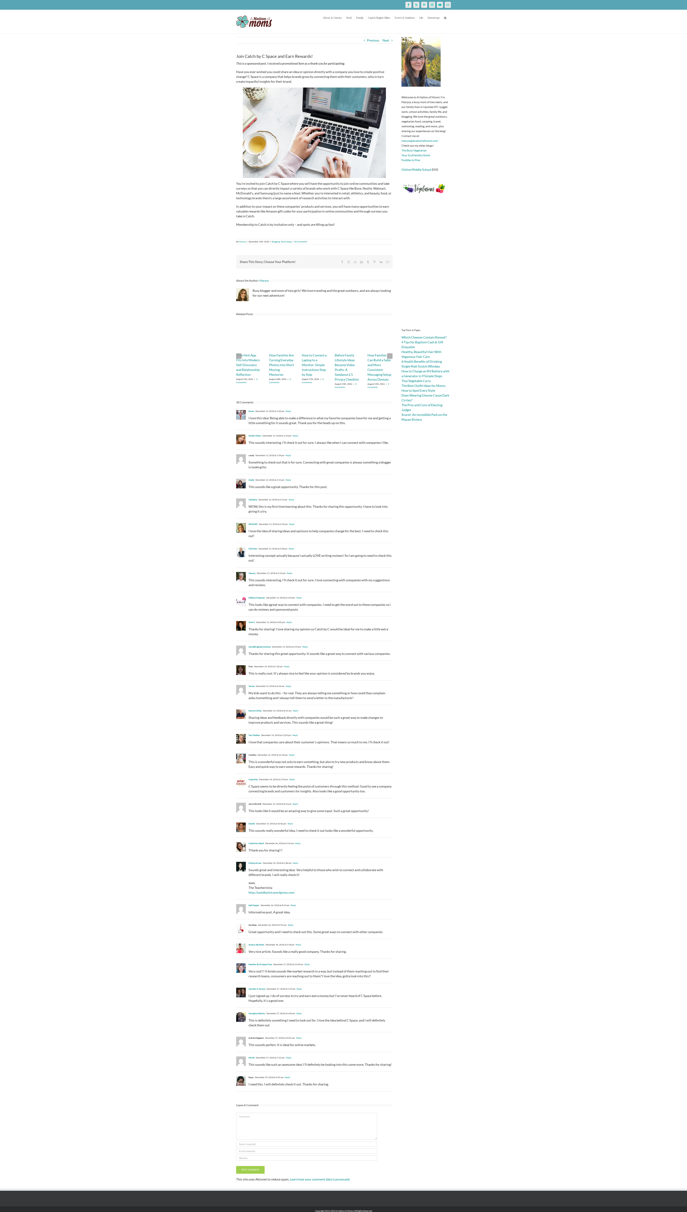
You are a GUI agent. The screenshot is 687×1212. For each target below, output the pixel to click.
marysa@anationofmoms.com (419, 140)
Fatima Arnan (255, 863)
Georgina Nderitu (257, 1013)
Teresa (252, 686)
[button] (445, 17)
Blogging (276, 241)
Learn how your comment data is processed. (320, 1179)
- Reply (287, 411)
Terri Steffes (254, 735)
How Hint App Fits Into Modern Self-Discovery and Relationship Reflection (248, 364)
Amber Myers (255, 435)
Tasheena (253, 499)
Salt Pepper (254, 905)
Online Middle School (416, 170)
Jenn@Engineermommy (260, 646)
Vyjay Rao (253, 779)
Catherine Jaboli (256, 843)
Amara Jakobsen (256, 944)
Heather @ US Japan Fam (260, 964)
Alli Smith (253, 524)
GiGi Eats (253, 548)
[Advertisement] (426, 266)
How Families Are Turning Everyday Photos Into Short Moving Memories (281, 364)
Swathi (252, 823)
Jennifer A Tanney (257, 989)
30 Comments (300, 241)
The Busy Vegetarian (414, 150)
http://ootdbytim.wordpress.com (271, 892)
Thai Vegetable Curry (416, 381)
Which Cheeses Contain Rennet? (424, 337)
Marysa (242, 241)
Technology (286, 241)
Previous (373, 40)
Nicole (252, 1057)
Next (386, 40)
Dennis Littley (255, 710)
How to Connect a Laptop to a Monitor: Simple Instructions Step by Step (314, 364)
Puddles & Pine (410, 160)
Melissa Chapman (257, 597)
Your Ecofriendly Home (415, 155)
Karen (251, 411)
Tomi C (252, 622)
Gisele (251, 480)
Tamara (252, 573)
